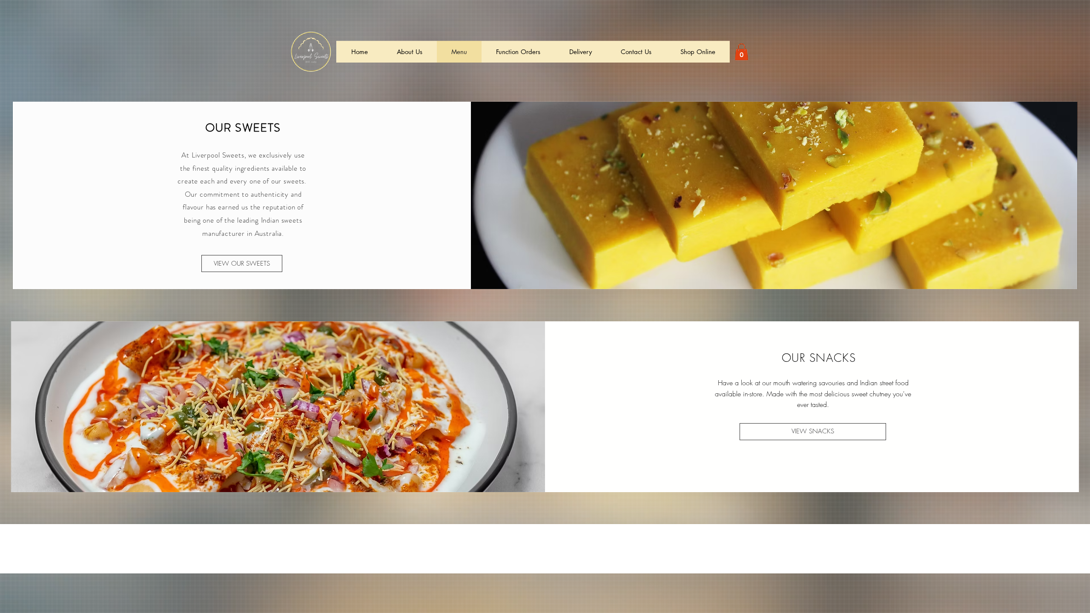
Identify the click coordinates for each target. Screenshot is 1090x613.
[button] (741, 51)
